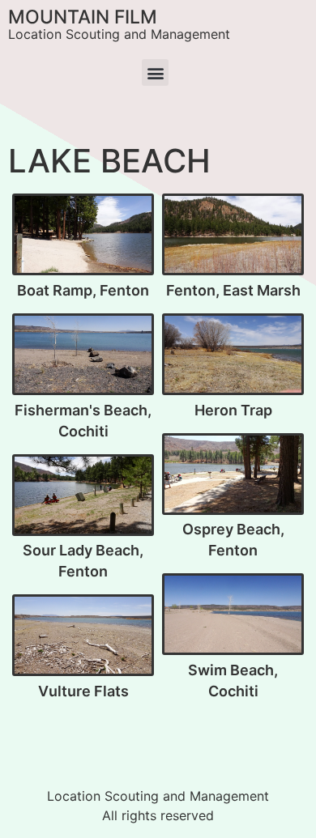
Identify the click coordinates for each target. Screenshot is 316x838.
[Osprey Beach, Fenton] (233, 474)
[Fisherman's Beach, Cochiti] (83, 354)
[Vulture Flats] (83, 635)
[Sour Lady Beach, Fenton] (83, 495)
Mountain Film (82, 17)
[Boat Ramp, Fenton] (83, 235)
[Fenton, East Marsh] (233, 235)
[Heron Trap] (233, 354)
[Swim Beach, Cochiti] (233, 614)
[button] (155, 72)
